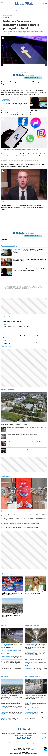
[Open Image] (3, 38)
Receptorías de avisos (22, 742)
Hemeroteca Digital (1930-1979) (9, 742)
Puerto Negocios (19, 735)
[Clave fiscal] (45, 751)
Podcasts (30, 733)
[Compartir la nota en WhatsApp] (19, 75)
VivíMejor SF (43, 733)
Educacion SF (30, 735)
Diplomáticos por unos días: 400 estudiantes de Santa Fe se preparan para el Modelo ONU (23, 342)
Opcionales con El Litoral (25, 743)
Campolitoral (4, 733)
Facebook (11, 239)
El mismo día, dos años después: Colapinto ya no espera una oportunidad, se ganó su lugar (24, 335)
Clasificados (18, 733)
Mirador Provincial (36, 733)
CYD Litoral (24, 733)
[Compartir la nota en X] (16, 75)
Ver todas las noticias (6, 346)
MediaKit (33, 743)
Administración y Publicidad (34, 742)
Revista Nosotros (11, 733)
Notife (24, 735)
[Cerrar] (40, 77)
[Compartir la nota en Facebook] (13, 75)
